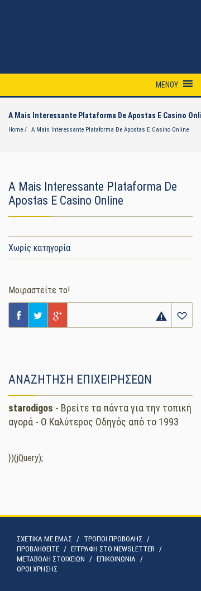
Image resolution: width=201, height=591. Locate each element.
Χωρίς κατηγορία (39, 248)
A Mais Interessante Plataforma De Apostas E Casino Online (110, 129)
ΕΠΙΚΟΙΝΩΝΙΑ (116, 559)
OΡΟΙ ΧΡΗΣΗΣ (37, 569)
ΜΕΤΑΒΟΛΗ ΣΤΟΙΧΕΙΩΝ (51, 559)
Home (15, 129)
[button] (167, 85)
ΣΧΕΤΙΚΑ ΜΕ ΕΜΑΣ (44, 539)
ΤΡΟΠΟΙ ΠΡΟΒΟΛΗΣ (113, 539)
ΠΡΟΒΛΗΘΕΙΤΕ (38, 549)
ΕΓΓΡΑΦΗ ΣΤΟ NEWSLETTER (113, 549)
